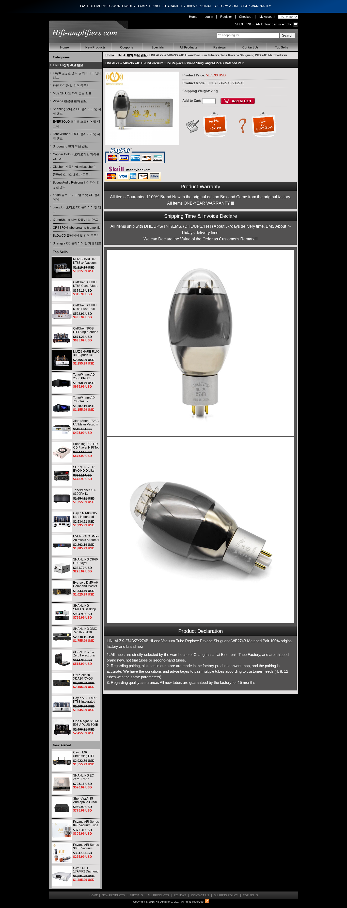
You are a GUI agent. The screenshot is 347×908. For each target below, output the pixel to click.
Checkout (245, 17)
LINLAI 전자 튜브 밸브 (68, 65)
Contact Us (250, 47)
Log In (208, 17)
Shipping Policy (226, 895)
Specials (157, 47)
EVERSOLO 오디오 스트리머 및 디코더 (76, 124)
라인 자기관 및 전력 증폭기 (71, 85)
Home (193, 17)
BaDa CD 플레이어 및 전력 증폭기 (76, 235)
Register (226, 17)
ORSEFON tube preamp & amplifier (77, 227)
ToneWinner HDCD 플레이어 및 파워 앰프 (76, 136)
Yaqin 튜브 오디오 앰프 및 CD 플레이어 (76, 197)
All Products (188, 47)
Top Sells (281, 47)
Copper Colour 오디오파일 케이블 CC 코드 (76, 157)
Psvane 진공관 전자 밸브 (70, 101)
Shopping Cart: (249, 24)
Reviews (219, 47)
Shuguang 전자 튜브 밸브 (70, 146)
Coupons (126, 47)
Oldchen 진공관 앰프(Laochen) (74, 167)
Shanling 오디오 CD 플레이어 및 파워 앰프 (77, 111)
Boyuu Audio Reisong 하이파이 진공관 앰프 (76, 185)
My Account (267, 17)
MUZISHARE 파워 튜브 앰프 (72, 93)
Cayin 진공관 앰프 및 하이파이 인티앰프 (77, 75)
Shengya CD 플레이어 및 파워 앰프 (77, 243)
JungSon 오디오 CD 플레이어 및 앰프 (77, 210)
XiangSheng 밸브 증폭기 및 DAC (75, 220)
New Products (95, 47)
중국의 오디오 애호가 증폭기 (72, 174)
